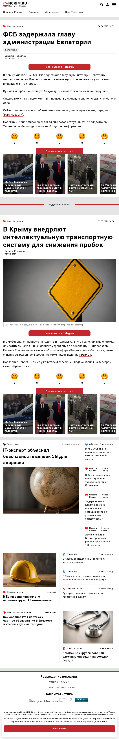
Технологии (13, 444)
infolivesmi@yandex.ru (58, 687)
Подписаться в (59, 66)
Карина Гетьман (15, 251)
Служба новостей (15, 55)
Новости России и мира (19, 612)
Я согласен (59, 728)
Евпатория (11, 50)
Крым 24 (85, 354)
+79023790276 (58, 682)
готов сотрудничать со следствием (83, 122)
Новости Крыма (15, 26)
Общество (94, 444)
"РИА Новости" (13, 114)
